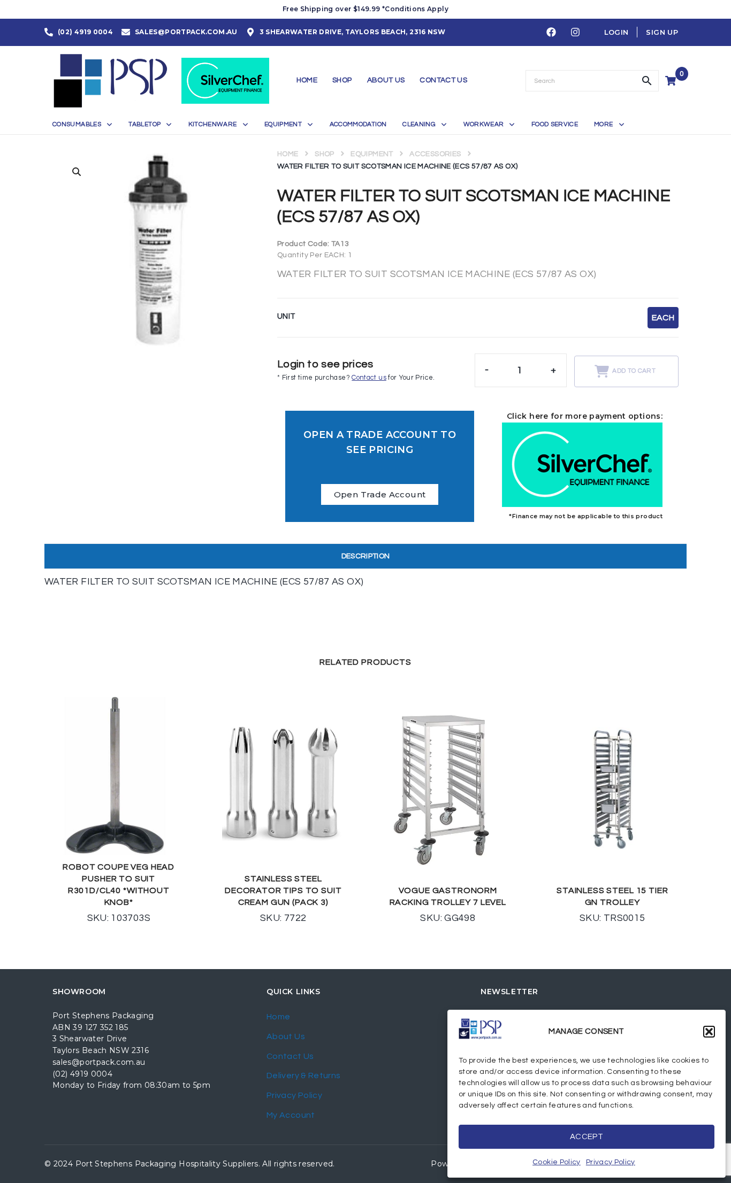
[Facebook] (551, 32)
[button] (709, 1031)
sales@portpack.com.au (99, 1062)
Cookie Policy (556, 1162)
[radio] (663, 317)
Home (287, 154)
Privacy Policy (610, 1162)
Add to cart (634, 370)
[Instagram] (575, 32)
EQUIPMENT (372, 154)
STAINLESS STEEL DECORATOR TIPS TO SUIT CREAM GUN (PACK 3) (283, 890)
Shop (324, 154)
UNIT (286, 316)
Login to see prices (325, 364)
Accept (586, 1137)
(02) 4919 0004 (82, 1074)
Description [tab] (365, 556)
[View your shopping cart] (672, 80)
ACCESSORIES (435, 154)
